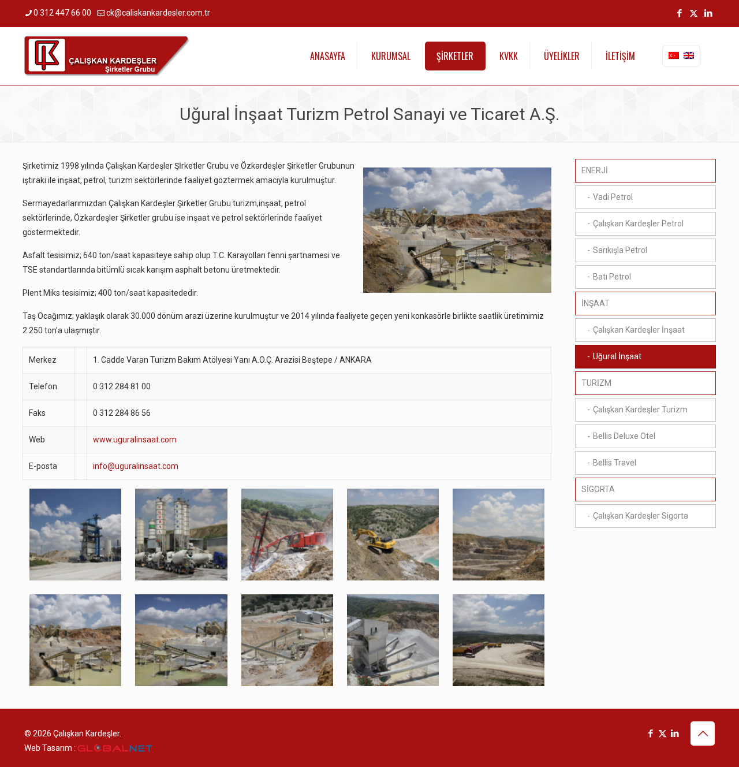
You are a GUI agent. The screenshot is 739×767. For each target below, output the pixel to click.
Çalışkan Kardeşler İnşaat (639, 329)
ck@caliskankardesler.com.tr (158, 12)
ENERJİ (594, 170)
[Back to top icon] (703, 733)
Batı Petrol (612, 276)
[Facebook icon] (679, 13)
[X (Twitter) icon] (693, 13)
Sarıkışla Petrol (620, 250)
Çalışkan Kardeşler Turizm (640, 409)
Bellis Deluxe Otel (624, 436)
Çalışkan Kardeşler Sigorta (640, 515)
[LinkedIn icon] (708, 13)
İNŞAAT (595, 303)
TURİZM (596, 383)
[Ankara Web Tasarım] (114, 748)
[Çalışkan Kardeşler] (107, 56)
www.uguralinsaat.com (135, 439)
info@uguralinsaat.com (135, 466)
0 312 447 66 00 (62, 12)
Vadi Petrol (613, 197)
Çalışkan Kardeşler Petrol (638, 223)
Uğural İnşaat (617, 356)
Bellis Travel (614, 462)
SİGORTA (598, 489)
